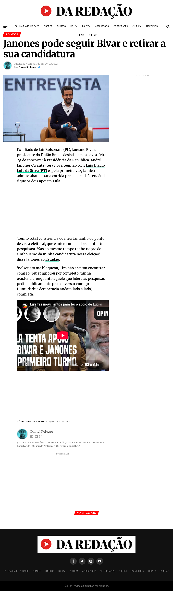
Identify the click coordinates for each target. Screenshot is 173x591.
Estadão (52, 259)
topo (66, 421)
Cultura (136, 26)
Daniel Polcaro (27, 67)
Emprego (61, 26)
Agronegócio (102, 26)
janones (55, 421)
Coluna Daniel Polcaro (27, 26)
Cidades (48, 26)
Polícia (74, 26)
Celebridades (121, 26)
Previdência (152, 26)
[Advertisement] (63, 210)
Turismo (80, 35)
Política (86, 26)
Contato (93, 35)
